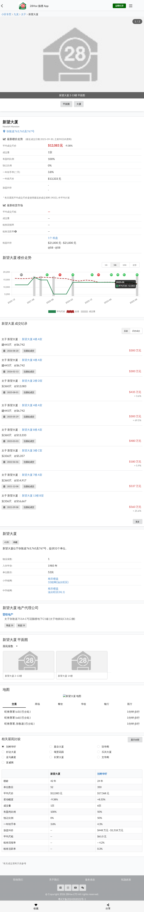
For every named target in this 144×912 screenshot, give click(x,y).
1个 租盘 (53, 237)
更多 (137, 521)
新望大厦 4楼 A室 (32, 339)
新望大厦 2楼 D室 (32, 380)
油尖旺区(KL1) (56, 592)
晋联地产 (8, 614)
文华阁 (105, 757)
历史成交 (136, 331)
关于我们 (54, 879)
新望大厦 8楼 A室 (32, 429)
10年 (125, 265)
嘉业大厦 (59, 746)
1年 (106, 265)
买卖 (126, 331)
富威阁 (10, 762)
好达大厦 (11, 751)
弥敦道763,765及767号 (20, 131)
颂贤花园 (59, 751)
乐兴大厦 (107, 751)
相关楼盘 (53, 578)
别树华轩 (11, 746)
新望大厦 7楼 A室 (32, 474)
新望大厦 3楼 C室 (32, 450)
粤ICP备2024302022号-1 (72, 899)
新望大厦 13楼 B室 (33, 495)
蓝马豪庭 (11, 757)
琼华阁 (105, 746)
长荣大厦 (59, 757)
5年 (115, 265)
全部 (134, 265)
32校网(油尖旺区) (58, 582)
